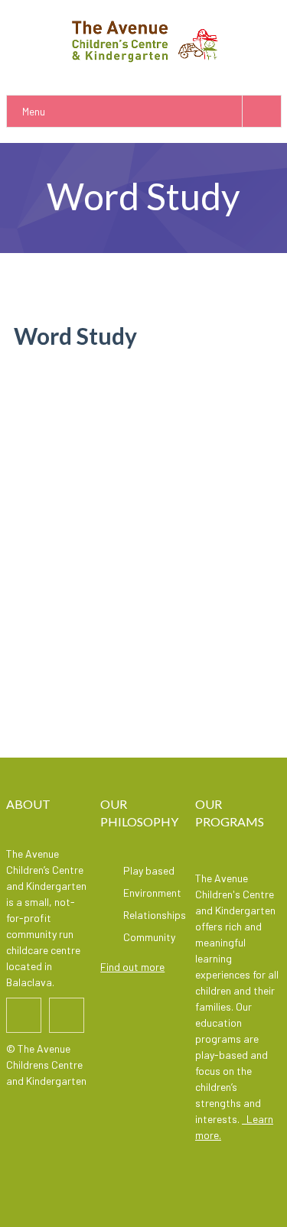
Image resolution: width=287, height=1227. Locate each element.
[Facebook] (23, 1015)
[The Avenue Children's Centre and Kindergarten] (144, 40)
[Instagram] (66, 1015)
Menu (33, 111)
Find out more (132, 966)
